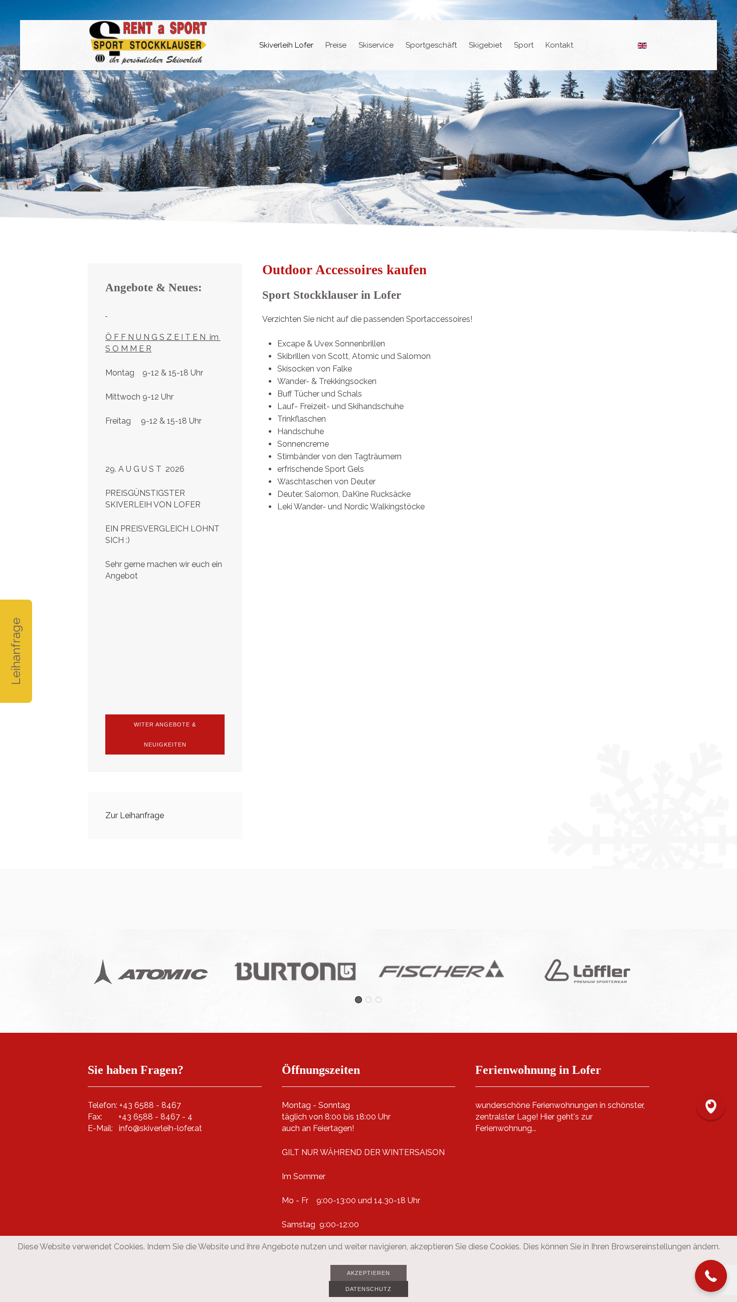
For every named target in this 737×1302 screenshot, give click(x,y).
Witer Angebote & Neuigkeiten (165, 734)
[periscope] (711, 1106)
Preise (335, 45)
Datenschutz (368, 1289)
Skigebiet (485, 45)
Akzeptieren (368, 1273)
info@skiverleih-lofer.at (160, 1128)
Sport (523, 45)
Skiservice (376, 45)
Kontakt (559, 45)
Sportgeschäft (431, 45)
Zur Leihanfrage (134, 815)
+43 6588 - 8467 (150, 1105)
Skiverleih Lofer (286, 45)
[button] (711, 1276)
